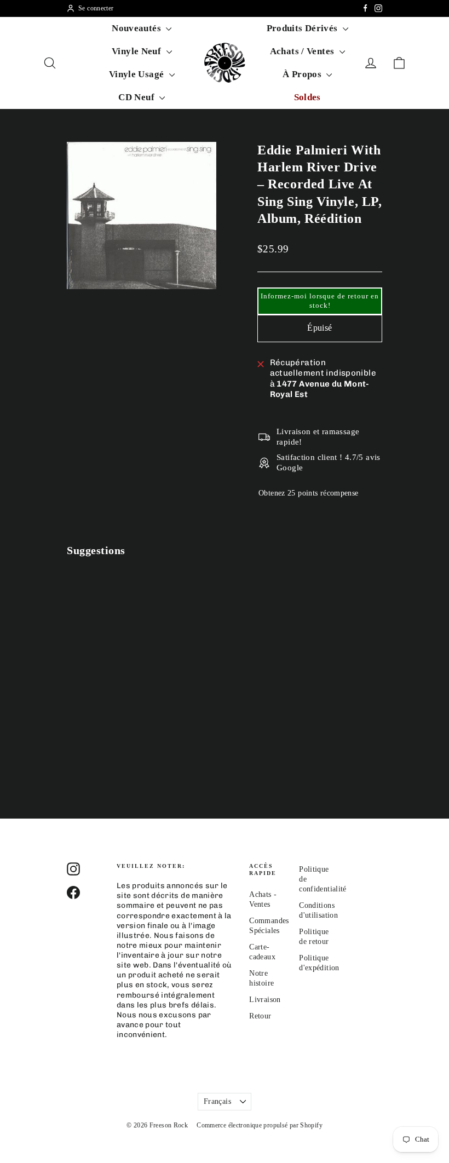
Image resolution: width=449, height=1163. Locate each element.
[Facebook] (365, 8)
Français (217, 1101)
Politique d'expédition (315, 963)
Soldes (307, 97)
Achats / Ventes (303, 51)
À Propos (303, 74)
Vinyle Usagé (137, 74)
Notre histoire (261, 978)
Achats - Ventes (263, 899)
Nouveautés (137, 28)
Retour (260, 1016)
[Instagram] (378, 8)
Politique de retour (314, 937)
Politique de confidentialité (315, 879)
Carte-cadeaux (262, 952)
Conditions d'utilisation (315, 910)
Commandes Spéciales (266, 926)
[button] (319, 301)
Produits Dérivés (303, 28)
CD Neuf (137, 97)
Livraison (264, 999)
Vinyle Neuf (138, 51)
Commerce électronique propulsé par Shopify (260, 1125)
